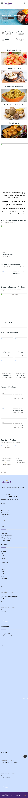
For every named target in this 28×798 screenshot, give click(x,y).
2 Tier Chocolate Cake (6, 352)
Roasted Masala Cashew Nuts (6, 460)
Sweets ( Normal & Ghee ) (18, 271)
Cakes (3, 351)
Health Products (5, 578)
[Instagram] (5, 520)
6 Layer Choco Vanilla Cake (19, 375)
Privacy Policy (4, 533)
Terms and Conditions (6, 540)
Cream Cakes (7, 351)
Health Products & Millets (8, 321)
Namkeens (3, 573)
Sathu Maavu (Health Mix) (8, 322)
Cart (2, 553)
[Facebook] (2, 520)
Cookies (3, 252)
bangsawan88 (4, 472)
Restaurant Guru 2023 (11, 598)
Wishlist (3, 558)
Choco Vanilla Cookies (7, 254)
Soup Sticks (19, 460)
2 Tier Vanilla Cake (6, 375)
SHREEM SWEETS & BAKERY (7, 592)
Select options (2, 257)
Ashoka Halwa (16, 273)
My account (4, 551)
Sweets (2, 576)
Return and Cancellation (6, 535)
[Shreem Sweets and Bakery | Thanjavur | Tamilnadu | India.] (7, 3)
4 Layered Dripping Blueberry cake (21, 352)
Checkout (3, 556)
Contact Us (8, 494)
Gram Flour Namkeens (7, 458)
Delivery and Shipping (6, 538)
